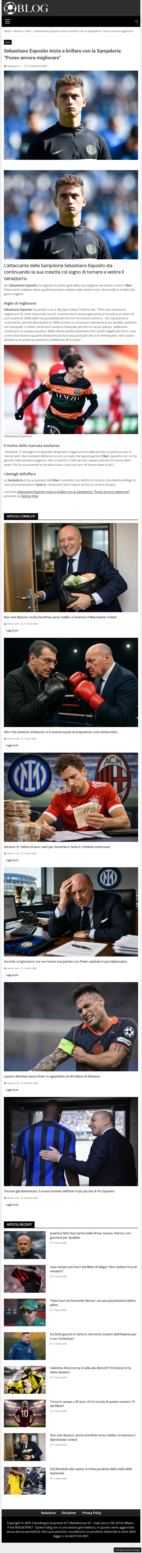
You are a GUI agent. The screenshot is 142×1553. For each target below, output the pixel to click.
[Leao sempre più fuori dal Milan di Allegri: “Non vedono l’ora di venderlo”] (25, 1279)
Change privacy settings (127, 1549)
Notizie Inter (29, 496)
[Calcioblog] (26, 8)
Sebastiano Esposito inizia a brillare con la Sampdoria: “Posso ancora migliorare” (73, 492)
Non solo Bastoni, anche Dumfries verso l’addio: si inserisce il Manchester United (60, 617)
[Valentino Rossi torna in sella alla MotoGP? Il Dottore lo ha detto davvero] (25, 1380)
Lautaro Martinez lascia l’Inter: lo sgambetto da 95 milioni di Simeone (52, 1076)
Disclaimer (69, 1513)
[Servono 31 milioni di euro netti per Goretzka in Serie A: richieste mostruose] (71, 797)
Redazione (48, 1513)
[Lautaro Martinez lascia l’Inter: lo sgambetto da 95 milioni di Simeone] (71, 1026)
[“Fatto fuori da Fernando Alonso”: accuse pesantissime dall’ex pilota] (25, 1312)
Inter (7, 42)
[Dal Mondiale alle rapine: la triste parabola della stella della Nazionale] (25, 1481)
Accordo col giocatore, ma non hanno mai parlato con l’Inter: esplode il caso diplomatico (65, 961)
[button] (136, 21)
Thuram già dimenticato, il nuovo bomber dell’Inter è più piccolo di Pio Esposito (59, 1191)
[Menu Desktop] (7, 21)
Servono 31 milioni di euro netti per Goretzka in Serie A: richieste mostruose (57, 847)
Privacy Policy (91, 1513)
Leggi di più (12, 630)
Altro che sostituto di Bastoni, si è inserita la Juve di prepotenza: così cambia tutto (60, 732)
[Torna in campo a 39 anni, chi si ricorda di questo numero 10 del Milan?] (25, 1413)
